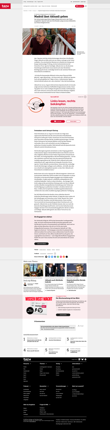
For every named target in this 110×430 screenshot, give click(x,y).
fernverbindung (27, 391)
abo (73, 367)
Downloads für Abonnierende (47, 414)
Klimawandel (43, 375)
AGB (75, 421)
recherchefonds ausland (78, 373)
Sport (24, 375)
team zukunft (43, 389)
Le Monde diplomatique (78, 394)
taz (27, 359)
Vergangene (59, 395)
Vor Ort (57, 391)
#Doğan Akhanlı (42, 249)
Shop (24, 412)
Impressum (70, 421)
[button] (86, 6)
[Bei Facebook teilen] (55, 257)
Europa (34, 10)
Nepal (41, 371)
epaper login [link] (83, 1)
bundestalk (26, 389)
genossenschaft (76, 369)
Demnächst (58, 389)
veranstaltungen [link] (30, 1)
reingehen (25, 399)
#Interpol (58, 249)
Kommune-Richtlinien (75, 419)
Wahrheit (25, 381)
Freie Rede (26, 397)
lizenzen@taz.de (33, 421)
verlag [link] (24, 1)
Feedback (42, 408)
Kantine (25, 410)
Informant (58, 421)
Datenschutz (64, 421)
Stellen (57, 373)
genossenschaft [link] (76, 1)
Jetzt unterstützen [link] (41, 243)
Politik (30, 10)
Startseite (25, 10)
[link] (30, 6)
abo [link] (71, 1)
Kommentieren (43, 253)
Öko (24, 369)
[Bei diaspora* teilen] (61, 257)
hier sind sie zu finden (49, 329)
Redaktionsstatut (65, 419)
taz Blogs (74, 390)
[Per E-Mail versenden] (46, 257)
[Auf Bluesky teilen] (52, 257)
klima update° (26, 393)
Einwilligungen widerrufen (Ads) (63, 424)
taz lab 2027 (59, 397)
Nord (24, 379)
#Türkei (53, 249)
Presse (57, 375)
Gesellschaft (26, 371)
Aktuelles (58, 367)
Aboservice (42, 410)
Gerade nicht (80, 96)
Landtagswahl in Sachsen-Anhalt (46, 368)
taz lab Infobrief (43, 395)
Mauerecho (26, 395)
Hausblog (58, 369)
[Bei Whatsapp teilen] (58, 257)
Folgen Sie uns (75, 359)
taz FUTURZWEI (76, 392)
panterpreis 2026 (76, 377)
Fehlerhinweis (50, 253)
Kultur (24, 373)
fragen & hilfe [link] (40, 1)
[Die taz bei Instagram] (85, 360)
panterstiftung (75, 375)
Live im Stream (59, 393)
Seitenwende (79, 421)
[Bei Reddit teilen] (64, 257)
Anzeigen (25, 414)
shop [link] (35, 1)
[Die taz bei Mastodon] (79, 360)
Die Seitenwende (60, 371)
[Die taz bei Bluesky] (82, 360)
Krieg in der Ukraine (44, 373)
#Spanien (49, 249)
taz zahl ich (74, 371)
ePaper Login (43, 412)
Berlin (24, 377)
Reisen (25, 408)
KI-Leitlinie (83, 419)
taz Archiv (74, 396)
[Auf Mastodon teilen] (49, 257)
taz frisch (42, 391)
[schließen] (85, 97)
